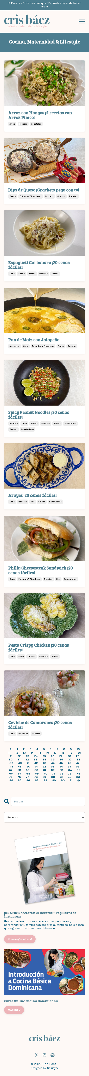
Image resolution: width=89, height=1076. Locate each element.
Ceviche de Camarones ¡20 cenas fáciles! (40, 724)
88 (45, 780)
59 (27, 770)
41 (28, 763)
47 (77, 763)
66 (11, 773)
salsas (55, 274)
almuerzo (14, 346)
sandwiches (55, 502)
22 (19, 756)
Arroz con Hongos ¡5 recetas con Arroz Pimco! (40, 115)
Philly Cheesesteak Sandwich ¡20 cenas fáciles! (40, 570)
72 (61, 773)
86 (28, 780)
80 (53, 777)
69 (37, 773)
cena (12, 274)
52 (44, 766)
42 (36, 763)
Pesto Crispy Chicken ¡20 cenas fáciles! (38, 647)
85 (19, 780)
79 (44, 777)
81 (61, 777)
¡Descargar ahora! (20, 938)
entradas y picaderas (31, 196)
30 (10, 759)
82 (69, 777)
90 (63, 780)
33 (35, 759)
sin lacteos (70, 423)
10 (78, 749)
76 (19, 777)
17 (55, 752)
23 (27, 756)
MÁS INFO (14, 1009)
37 (70, 759)
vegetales (36, 124)
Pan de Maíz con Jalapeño (33, 339)
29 (77, 756)
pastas (32, 274)
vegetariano (27, 429)
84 (11, 780)
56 (77, 766)
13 (24, 752)
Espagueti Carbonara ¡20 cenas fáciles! (39, 264)
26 (52, 756)
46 (69, 763)
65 (78, 770)
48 (11, 766)
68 (28, 773)
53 (52, 766)
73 (70, 773)
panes (61, 346)
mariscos (23, 734)
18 (63, 752)
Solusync (53, 1068)
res (33, 502)
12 (16, 752)
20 (79, 752)
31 (18, 759)
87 (36, 780)
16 (47, 752)
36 (61, 759)
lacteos (49, 196)
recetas (23, 124)
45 (61, 763)
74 (78, 773)
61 (44, 770)
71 (53, 773)
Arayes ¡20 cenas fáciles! (32, 495)
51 (36, 766)
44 (52, 763)
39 (11, 763)
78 (36, 777)
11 (9, 752)
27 (61, 756)
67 (19, 773)
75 (10, 777)
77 (27, 777)
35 (52, 759)
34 (44, 759)
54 (61, 766)
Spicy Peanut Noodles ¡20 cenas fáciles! (38, 414)
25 (44, 756)
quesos (61, 196)
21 (11, 756)
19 (71, 752)
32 (27, 759)
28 (69, 756)
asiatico (14, 423)
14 (32, 752)
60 (36, 770)
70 (45, 773)
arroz (12, 124)
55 (69, 766)
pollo (21, 656)
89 (54, 780)
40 (20, 763)
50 (28, 766)
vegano (13, 429)
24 (35, 756)
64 (70, 770)
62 (52, 770)
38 (78, 759)
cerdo (13, 196)
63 (61, 770)
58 (19, 770)
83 (78, 777)
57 (10, 770)
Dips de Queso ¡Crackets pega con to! (43, 189)
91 (71, 780)
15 (39, 752)
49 (20, 766)
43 (44, 763)
